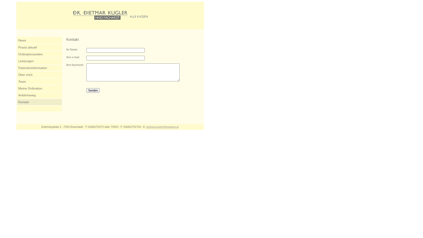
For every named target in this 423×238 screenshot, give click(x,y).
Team (22, 81)
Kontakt (23, 102)
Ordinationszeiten (30, 54)
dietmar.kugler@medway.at (162, 126)
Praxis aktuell (27, 47)
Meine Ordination (30, 88)
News (22, 40)
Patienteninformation (32, 68)
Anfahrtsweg (27, 95)
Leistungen (26, 61)
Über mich (25, 74)
